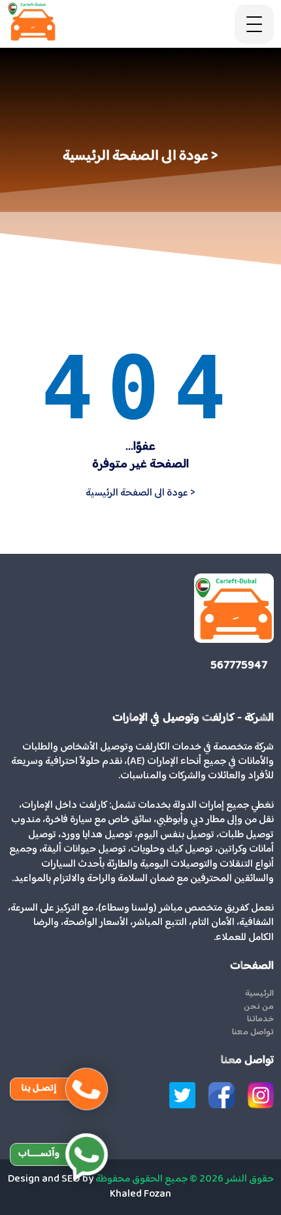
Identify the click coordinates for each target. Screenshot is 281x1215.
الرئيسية (259, 994)
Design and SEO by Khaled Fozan (90, 1186)
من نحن (259, 1007)
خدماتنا (260, 1019)
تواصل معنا (253, 1033)
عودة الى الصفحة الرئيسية (140, 493)
